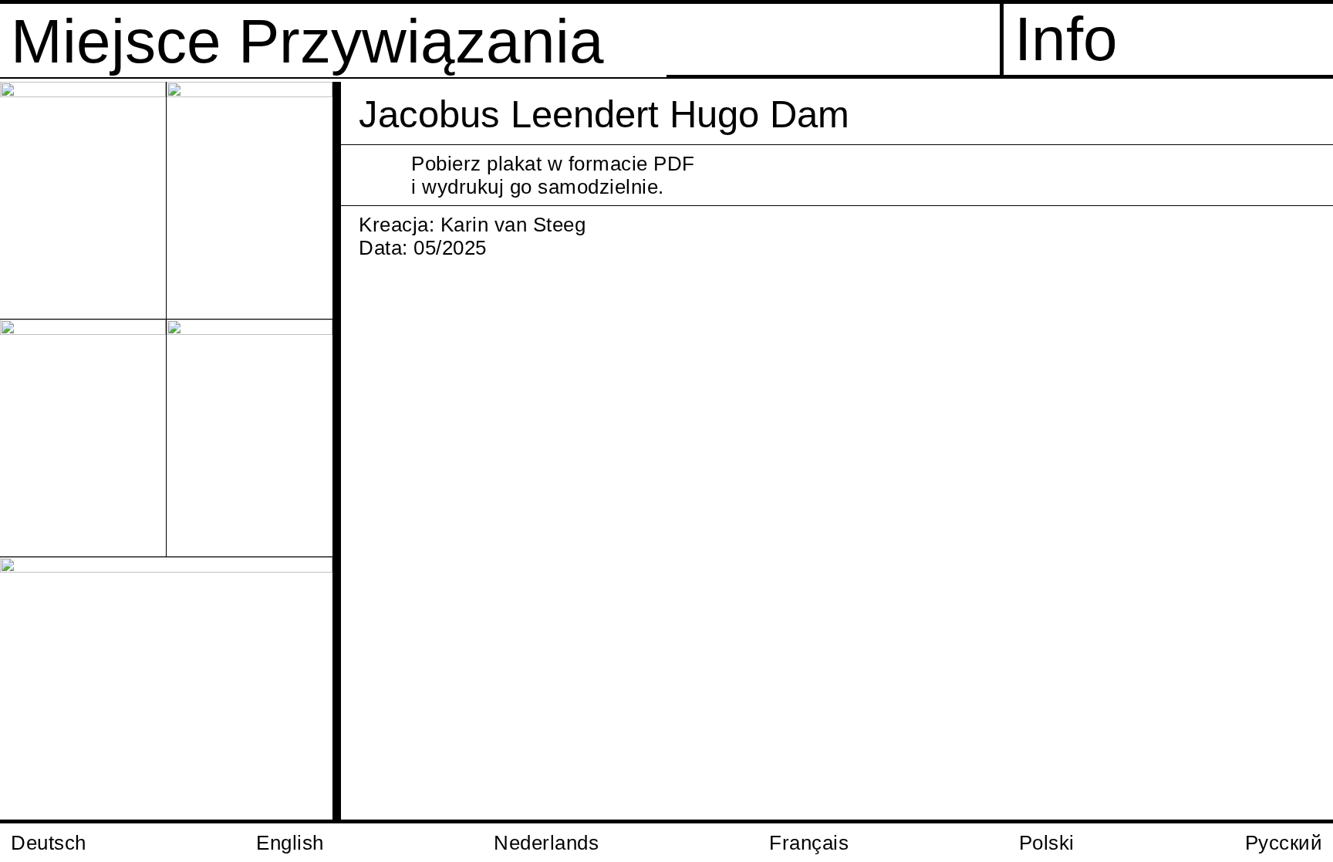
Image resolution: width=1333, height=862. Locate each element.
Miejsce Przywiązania (307, 41)
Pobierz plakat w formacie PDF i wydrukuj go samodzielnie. (553, 175)
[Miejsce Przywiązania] (1299, 115)
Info (1066, 39)
